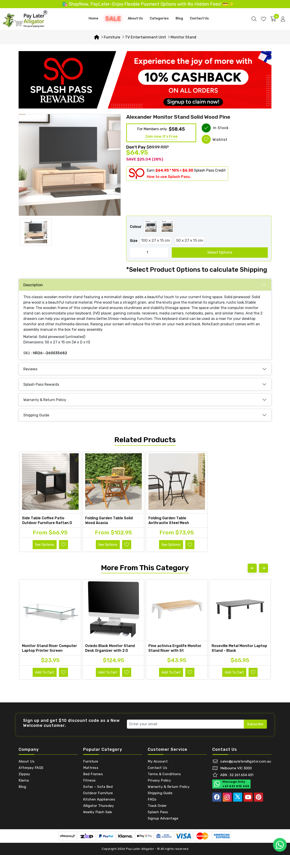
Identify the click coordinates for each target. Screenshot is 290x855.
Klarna (24, 780)
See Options (44, 545)
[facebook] (216, 797)
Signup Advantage (163, 818)
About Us (135, 18)
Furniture (112, 37)
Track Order (157, 806)
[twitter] (237, 797)
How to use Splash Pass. (169, 177)
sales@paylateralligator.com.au (245, 761)
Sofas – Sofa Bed (98, 787)
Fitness (89, 780)
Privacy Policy (159, 780)
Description (33, 285)
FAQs (152, 799)
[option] (70, 165)
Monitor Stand (183, 37)
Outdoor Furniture (98, 793)
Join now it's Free (161, 136)
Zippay (24, 774)
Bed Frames (93, 774)
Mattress (90, 768)
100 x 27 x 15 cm (155, 240)
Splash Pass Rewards (41, 384)
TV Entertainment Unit (145, 37)
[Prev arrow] (252, 568)
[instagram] (227, 797)
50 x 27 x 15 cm (189, 240)
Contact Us (199, 18)
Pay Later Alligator (140, 848)
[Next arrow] (263, 568)
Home (93, 18)
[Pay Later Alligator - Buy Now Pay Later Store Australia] (25, 19)
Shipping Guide (36, 415)
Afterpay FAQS (31, 768)
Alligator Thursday (98, 806)
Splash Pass (158, 812)
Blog (179, 18)
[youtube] (248, 797)
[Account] (283, 19)
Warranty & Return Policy (44, 400)
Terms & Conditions (164, 774)
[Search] (253, 19)
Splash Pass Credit (210, 170)
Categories (159, 18)
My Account (158, 761)
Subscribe (255, 724)
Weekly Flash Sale (97, 812)
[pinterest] (258, 797)
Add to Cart (44, 672)
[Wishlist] (263, 19)
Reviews (30, 369)
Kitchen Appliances (99, 799)
